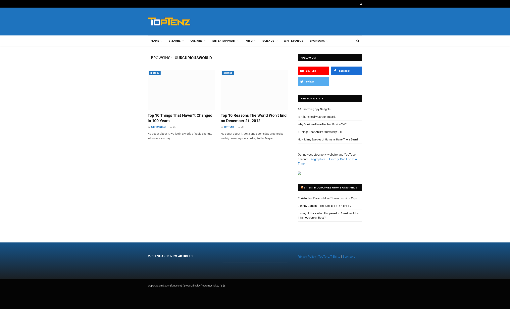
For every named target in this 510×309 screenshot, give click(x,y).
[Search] (360, 4)
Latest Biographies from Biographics (330, 187)
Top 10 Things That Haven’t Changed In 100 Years (180, 118)
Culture (196, 40)
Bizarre (174, 40)
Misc (249, 40)
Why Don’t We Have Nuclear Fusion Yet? (322, 124)
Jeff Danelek (158, 127)
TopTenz (229, 127)
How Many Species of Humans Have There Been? (328, 139)
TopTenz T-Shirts (329, 256)
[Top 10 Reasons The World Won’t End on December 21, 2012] (254, 90)
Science (268, 40)
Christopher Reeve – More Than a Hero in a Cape (327, 198)
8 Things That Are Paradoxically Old (320, 131)
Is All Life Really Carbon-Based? (317, 116)
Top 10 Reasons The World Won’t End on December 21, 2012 (253, 118)
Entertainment (224, 40)
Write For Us (293, 40)
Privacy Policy (306, 256)
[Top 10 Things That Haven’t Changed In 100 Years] (181, 90)
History (154, 73)
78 (242, 127)
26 (174, 127)
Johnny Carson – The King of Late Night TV (324, 205)
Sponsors (317, 40)
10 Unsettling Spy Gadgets (314, 109)
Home (155, 40)
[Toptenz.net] (169, 21)
